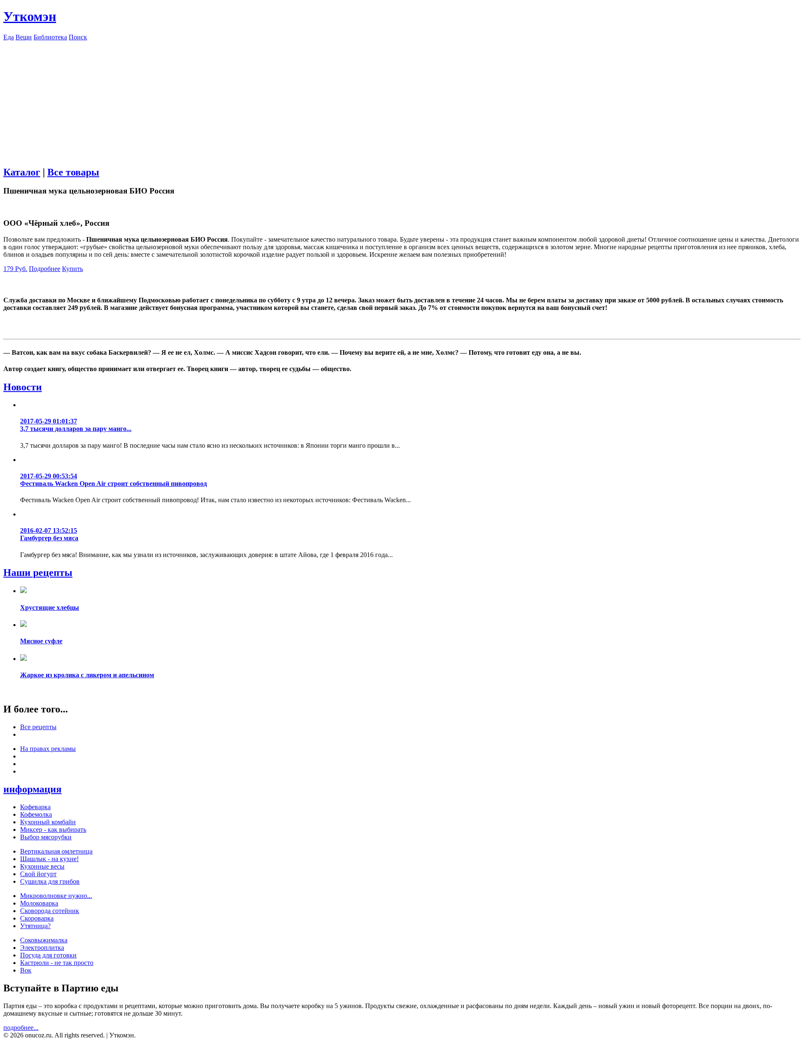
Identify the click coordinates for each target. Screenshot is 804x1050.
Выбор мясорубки (46, 837)
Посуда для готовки (48, 955)
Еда (8, 37)
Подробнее (44, 268)
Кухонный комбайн (48, 822)
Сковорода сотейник (49, 910)
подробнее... (21, 1027)
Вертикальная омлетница (56, 851)
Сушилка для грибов (50, 881)
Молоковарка (39, 903)
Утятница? (35, 925)
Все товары (73, 172)
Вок (25, 970)
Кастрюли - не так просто (56, 962)
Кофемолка (36, 814)
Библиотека (50, 37)
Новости (22, 387)
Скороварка (37, 918)
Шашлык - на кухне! (49, 858)
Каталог (21, 172)
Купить (72, 268)
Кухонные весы (42, 866)
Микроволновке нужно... (56, 895)
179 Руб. (15, 268)
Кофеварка (35, 806)
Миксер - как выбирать (53, 829)
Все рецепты (38, 726)
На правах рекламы (48, 748)
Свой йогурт (38, 873)
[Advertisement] (402, 99)
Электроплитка (42, 947)
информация (32, 789)
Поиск (78, 37)
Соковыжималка (43, 940)
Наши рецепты (37, 572)
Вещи (23, 37)
